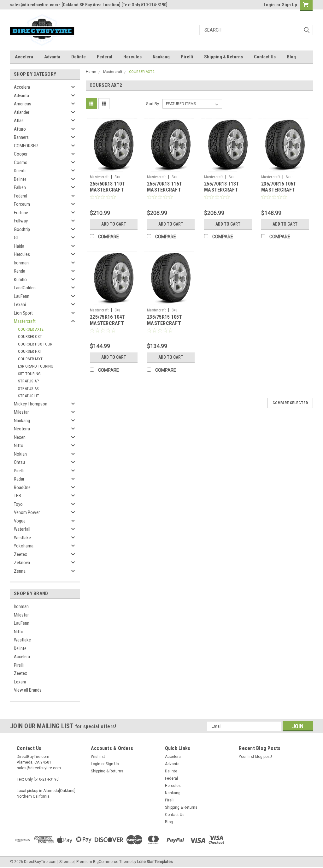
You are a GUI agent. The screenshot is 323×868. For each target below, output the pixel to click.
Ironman (21, 263)
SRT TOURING (29, 373)
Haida (19, 246)
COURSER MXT (30, 359)
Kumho (20, 279)
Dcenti (20, 171)
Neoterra (22, 429)
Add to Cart (113, 224)
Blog (291, 57)
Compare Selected (290, 403)
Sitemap (66, 861)
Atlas (19, 120)
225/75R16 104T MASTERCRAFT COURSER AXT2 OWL (112, 323)
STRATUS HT (28, 395)
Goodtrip (22, 229)
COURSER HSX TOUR (35, 344)
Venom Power (27, 512)
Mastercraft (25, 321)
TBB (17, 496)
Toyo (18, 504)
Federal (104, 57)
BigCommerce (105, 861)
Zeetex (20, 554)
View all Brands (28, 690)
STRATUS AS (28, 388)
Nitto (18, 445)
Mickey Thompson (30, 404)
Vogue (20, 521)
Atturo (20, 129)
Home (91, 72)
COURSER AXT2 (31, 329)
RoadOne (22, 487)
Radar (19, 479)
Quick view (113, 167)
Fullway (21, 221)
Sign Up (289, 4)
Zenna (20, 571)
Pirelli (187, 57)
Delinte (78, 57)
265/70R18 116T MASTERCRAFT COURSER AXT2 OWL (169, 190)
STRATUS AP (28, 381)
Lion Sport (23, 313)
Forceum (22, 204)
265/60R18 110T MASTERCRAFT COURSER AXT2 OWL (112, 190)
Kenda (19, 271)
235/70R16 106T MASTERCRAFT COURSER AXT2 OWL (283, 190)
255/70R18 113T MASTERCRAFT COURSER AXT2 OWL (226, 190)
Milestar (21, 412)
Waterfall (22, 529)
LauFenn (21, 296)
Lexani (20, 304)
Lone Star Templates (155, 861)
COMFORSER (26, 146)
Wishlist (98, 756)
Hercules (132, 57)
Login (269, 4)
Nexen (20, 437)
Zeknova (22, 562)
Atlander (21, 112)
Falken (20, 187)
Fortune (21, 213)
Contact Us (265, 57)
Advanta (52, 57)
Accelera (24, 57)
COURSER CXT (30, 336)
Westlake (22, 537)
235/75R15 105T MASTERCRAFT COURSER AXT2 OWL (169, 323)
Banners (21, 137)
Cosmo (20, 162)
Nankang (161, 57)
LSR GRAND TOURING (35, 366)
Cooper (20, 154)
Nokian (20, 454)
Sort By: (153, 103)
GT (16, 237)
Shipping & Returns (223, 57)
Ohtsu (19, 462)
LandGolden (25, 288)
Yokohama (23, 546)
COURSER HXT (30, 351)
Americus (22, 104)
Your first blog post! (255, 756)
